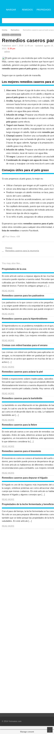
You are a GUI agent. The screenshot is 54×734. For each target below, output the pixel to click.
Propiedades (44, 9)
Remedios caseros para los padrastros (23, 295)
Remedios (27, 9)
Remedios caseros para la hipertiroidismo (24, 318)
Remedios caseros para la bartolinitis (22, 398)
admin (7, 51)
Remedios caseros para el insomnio (21, 451)
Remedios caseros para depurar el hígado (25, 478)
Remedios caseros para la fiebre (19, 425)
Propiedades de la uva (14, 269)
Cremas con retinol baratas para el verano (25, 345)
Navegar (11, 9)
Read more (8, 291)
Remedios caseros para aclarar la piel (22, 371)
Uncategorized (15, 35)
